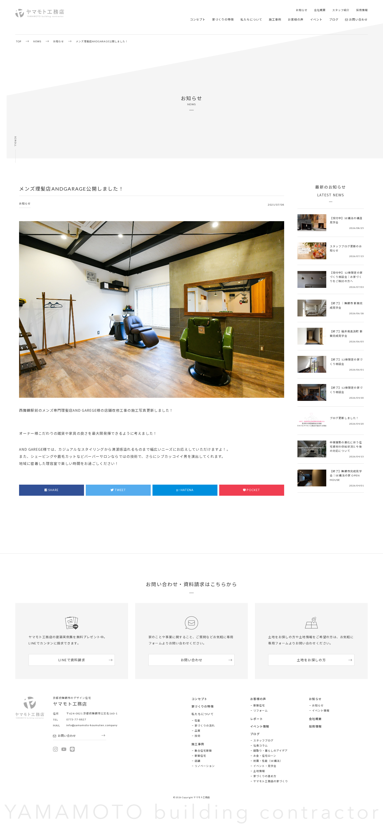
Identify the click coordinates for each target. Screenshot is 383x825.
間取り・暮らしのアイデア (270, 750)
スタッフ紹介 (341, 10)
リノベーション (205, 766)
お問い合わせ (358, 19)
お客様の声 (295, 19)
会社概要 (320, 10)
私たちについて (251, 19)
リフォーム (260, 710)
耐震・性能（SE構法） (268, 761)
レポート (256, 719)
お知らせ (301, 10)
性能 (197, 720)
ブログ (333, 19)
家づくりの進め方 (264, 776)
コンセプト (197, 19)
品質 (197, 730)
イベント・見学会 (264, 766)
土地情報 (259, 771)
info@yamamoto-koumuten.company (91, 725)
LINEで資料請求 (71, 660)
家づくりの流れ (205, 725)
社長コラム (260, 745)
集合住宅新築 (203, 750)
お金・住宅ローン (264, 755)
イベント (316, 19)
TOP (18, 41)
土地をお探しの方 (311, 660)
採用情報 (362, 10)
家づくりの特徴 (223, 19)
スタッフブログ (263, 740)
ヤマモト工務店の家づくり (270, 781)
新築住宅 (200, 755)
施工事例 (275, 19)
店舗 (197, 761)
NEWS (37, 41)
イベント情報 (259, 726)
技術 (197, 735)
